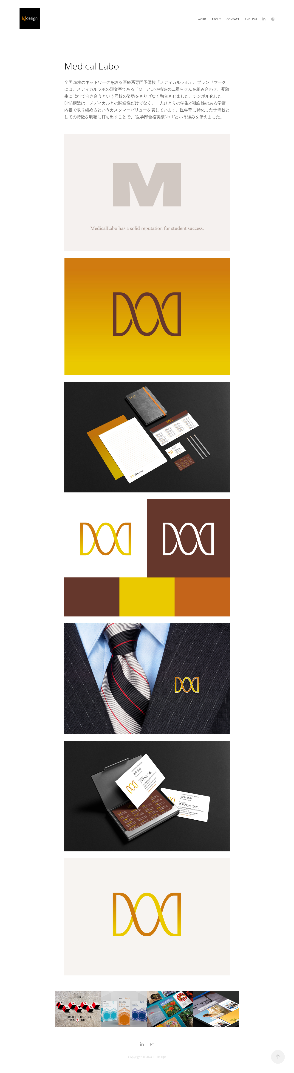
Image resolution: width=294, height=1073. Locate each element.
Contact (232, 19)
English (251, 19)
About (216, 19)
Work (202, 19)
